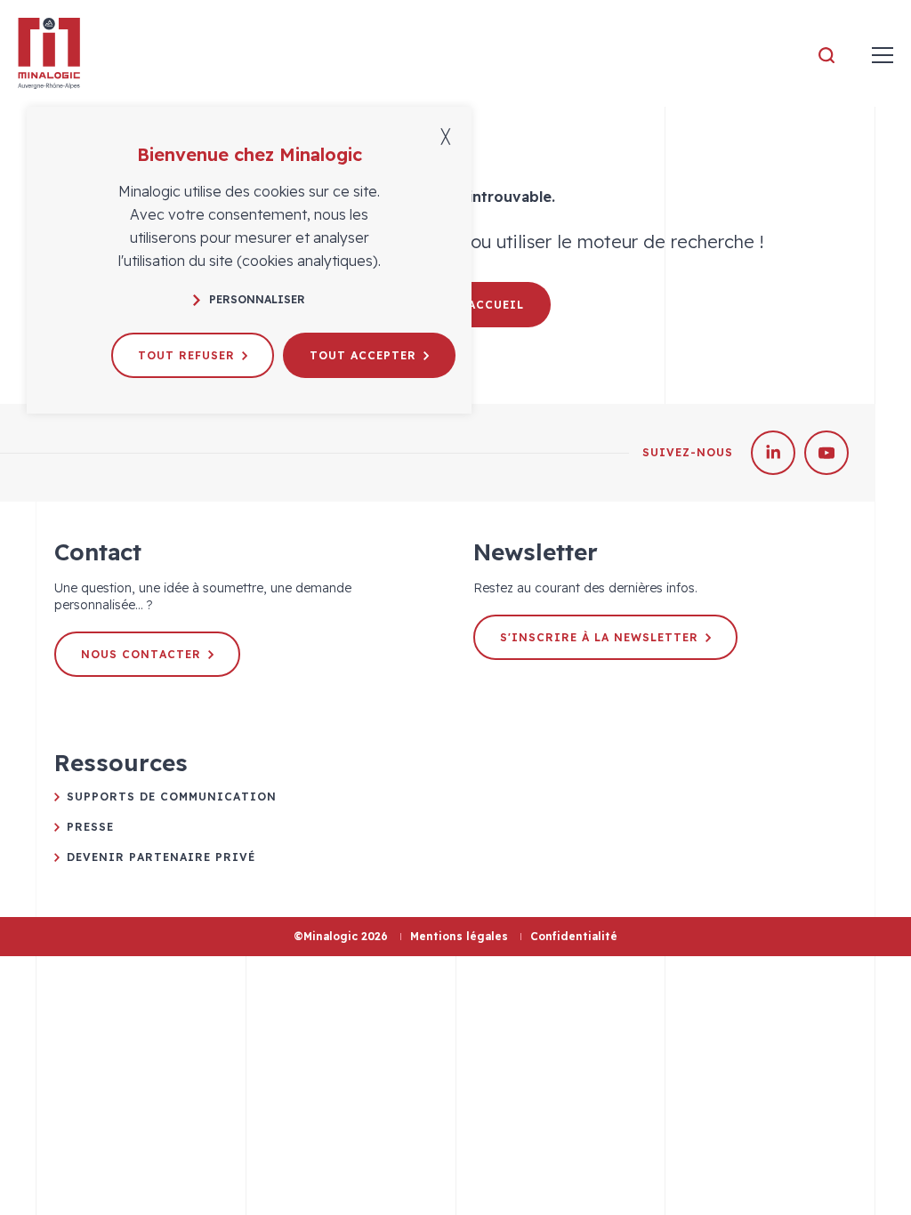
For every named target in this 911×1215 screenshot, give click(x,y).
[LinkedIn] (773, 452)
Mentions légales (459, 936)
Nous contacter (141, 654)
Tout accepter (363, 355)
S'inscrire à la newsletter (599, 637)
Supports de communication (172, 796)
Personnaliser (257, 299)
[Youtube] (826, 452)
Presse (90, 826)
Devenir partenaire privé (161, 857)
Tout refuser (186, 355)
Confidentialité (573, 936)
